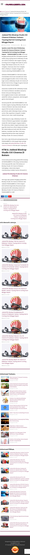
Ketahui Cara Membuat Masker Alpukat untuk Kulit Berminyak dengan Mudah (18, 400)
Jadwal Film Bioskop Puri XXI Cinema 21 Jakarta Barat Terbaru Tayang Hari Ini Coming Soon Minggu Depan (11, 207)
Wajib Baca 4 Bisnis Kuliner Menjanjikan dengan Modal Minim (18, 426)
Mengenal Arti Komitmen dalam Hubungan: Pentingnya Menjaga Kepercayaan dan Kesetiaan (18, 392)
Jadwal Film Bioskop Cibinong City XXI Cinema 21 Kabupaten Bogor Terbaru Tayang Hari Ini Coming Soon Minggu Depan (18, 510)
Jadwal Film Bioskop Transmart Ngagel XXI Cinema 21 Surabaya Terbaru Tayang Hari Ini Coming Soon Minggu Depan (18, 494)
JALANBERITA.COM (15, 543)
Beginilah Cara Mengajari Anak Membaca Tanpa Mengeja (18, 433)
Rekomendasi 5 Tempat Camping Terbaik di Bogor (18, 377)
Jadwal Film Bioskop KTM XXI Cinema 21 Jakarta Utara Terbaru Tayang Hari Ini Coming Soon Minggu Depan (19, 486)
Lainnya (7, 11)
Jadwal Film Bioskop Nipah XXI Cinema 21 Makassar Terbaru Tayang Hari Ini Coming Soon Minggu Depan (14, 361)
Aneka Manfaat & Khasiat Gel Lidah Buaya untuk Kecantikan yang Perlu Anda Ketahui (19, 385)
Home (3, 11)
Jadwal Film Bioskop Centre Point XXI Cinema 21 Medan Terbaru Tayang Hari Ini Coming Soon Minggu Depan (19, 454)
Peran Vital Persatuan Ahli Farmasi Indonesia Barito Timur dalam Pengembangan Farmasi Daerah (18, 407)
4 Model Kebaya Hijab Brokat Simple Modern (19, 516)
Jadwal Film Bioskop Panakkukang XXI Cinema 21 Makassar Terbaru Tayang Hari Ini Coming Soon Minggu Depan (15, 314)
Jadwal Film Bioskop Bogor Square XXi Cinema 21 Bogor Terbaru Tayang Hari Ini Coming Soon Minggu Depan (19, 502)
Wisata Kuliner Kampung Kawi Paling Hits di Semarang (19, 420)
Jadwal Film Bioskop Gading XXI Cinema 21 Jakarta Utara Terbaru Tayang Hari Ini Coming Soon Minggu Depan (19, 471)
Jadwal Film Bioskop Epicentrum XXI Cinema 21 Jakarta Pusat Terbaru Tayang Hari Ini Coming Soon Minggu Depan (19, 525)
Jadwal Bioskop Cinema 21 (10, 200)
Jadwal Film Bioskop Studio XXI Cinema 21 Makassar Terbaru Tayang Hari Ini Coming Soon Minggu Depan (19, 215)
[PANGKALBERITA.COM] (15, 4)
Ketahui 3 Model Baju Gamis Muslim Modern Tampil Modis (19, 439)
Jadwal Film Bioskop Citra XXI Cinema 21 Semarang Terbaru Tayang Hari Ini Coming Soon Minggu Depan (19, 462)
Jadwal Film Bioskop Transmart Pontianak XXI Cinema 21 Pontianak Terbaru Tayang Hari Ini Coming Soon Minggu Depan (15, 267)
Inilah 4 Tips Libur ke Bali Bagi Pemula (19, 413)
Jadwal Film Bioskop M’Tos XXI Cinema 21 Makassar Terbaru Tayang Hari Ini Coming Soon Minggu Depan (19, 478)
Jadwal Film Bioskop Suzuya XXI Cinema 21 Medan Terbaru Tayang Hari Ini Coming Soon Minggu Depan (15, 290)
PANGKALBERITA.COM (17, 541)
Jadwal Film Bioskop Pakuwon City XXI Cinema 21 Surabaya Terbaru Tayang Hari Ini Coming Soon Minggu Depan (15, 338)
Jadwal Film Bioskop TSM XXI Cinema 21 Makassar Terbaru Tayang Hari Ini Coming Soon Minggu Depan (14, 243)
